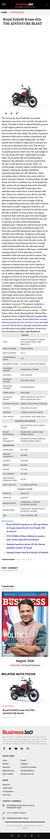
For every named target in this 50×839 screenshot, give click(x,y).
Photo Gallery (8, 774)
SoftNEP (25, 828)
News (5, 760)
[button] (12, 836)
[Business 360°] (25, 4)
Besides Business (27, 771)
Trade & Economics (28, 767)
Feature (6, 764)
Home (4, 12)
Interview (6, 767)
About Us (6, 785)
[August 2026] (25, 624)
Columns (24, 764)
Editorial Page (8, 771)
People (23, 760)
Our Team (7, 795)
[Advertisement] (25, 54)
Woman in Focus (27, 774)
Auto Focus (8, 706)
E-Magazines (8, 791)
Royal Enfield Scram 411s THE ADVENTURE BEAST (19, 712)
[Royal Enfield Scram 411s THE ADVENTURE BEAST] (25, 690)
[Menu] (4, 5)
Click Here (15, 665)
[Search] (47, 5)
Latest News (7, 788)
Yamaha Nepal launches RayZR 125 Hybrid (27, 552)
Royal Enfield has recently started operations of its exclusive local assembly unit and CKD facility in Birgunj (25, 322)
